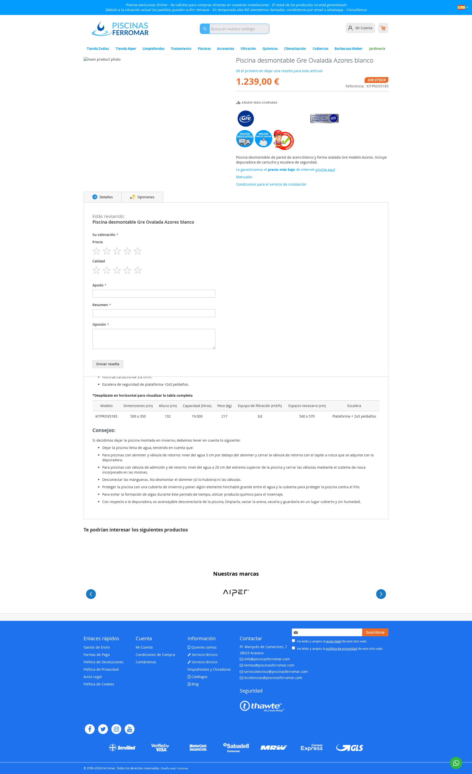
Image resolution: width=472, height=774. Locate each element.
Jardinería (377, 48)
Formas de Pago (97, 654)
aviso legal (333, 641)
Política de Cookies (99, 684)
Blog (195, 684)
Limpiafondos (153, 48)
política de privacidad (341, 648)
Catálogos (199, 676)
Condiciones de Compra (155, 654)
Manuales (244, 177)
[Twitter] (103, 729)
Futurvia (182, 768)
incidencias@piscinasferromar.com (273, 677)
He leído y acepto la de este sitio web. (339, 648)
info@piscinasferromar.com (267, 659)
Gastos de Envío (97, 647)
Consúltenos (356, 9)
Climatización (295, 48)
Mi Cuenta (363, 28)
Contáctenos (146, 662)
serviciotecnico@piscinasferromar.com (276, 671)
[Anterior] (91, 594)
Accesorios (225, 48)
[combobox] (234, 29)
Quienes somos (203, 647)
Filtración (248, 48)
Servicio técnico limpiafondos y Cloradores (209, 666)
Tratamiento (181, 48)
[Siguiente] (381, 594)
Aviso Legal (93, 676)
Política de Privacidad (101, 669)
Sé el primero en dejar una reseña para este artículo (279, 70)
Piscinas (204, 48)
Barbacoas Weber (349, 48)
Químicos (270, 48)
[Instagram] (116, 729)
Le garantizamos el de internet (285, 169)
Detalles (106, 197)
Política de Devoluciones (103, 662)
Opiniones (145, 197)
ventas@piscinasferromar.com (269, 665)
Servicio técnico (204, 654)
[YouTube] (129, 729)
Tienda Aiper (126, 48)
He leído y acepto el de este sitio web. (331, 641)
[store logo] (120, 28)
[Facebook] (90, 729)
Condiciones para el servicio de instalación (271, 184)
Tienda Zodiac (98, 48)
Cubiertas (320, 48)
